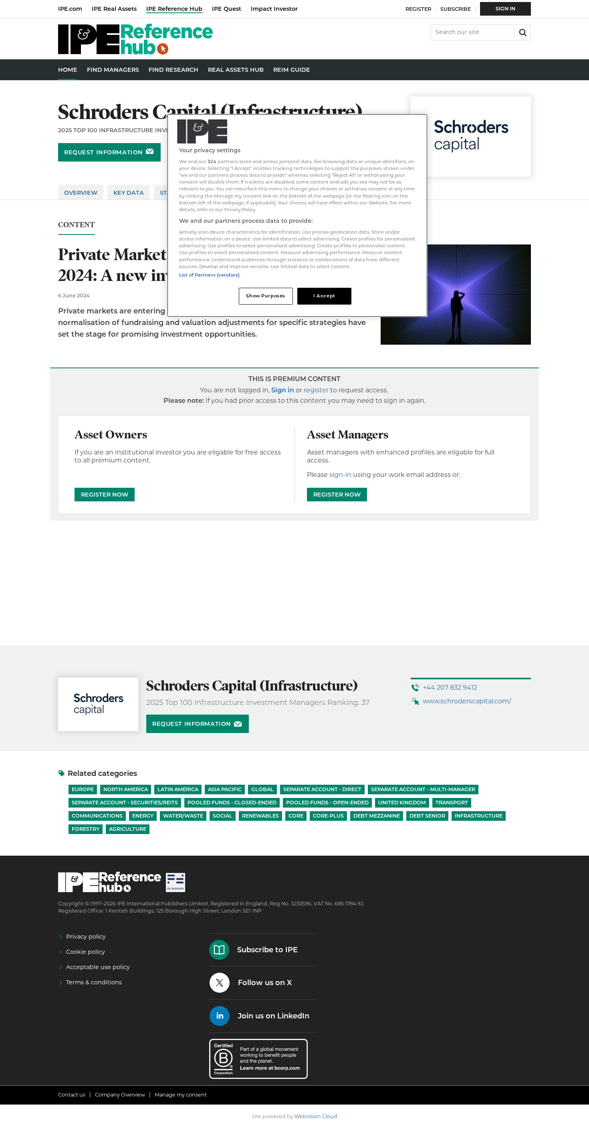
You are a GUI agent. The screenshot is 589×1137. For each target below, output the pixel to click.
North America (125, 789)
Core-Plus (328, 816)
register (316, 390)
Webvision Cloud (315, 1116)
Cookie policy (85, 951)
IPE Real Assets (114, 8)
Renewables (260, 816)
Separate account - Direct (322, 789)
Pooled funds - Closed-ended (232, 803)
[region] (297, 215)
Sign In (505, 9)
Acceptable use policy (98, 967)
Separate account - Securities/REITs (125, 803)
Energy (142, 816)
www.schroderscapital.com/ (467, 701)
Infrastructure (478, 816)
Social (222, 816)
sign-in (340, 475)
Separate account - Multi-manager (423, 789)
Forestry (85, 829)
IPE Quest (226, 8)
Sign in (282, 390)
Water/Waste (183, 816)
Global (262, 789)
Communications (97, 816)
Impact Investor (274, 8)
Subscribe (455, 9)
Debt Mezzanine (376, 816)
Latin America (177, 789)
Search (522, 31)
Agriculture (127, 829)
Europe (83, 789)
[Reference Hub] (135, 52)
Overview (80, 192)
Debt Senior (427, 816)
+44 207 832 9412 (450, 687)
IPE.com (70, 8)
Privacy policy (86, 936)
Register (418, 9)
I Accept (324, 296)
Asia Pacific (225, 789)
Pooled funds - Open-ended (327, 803)
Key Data (128, 192)
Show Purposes (265, 296)
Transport (452, 803)
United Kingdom (402, 803)
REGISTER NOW (104, 494)
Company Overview (120, 1095)
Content (76, 225)
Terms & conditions (94, 982)
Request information (103, 152)
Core (295, 816)
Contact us (71, 1095)
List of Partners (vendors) (209, 275)
